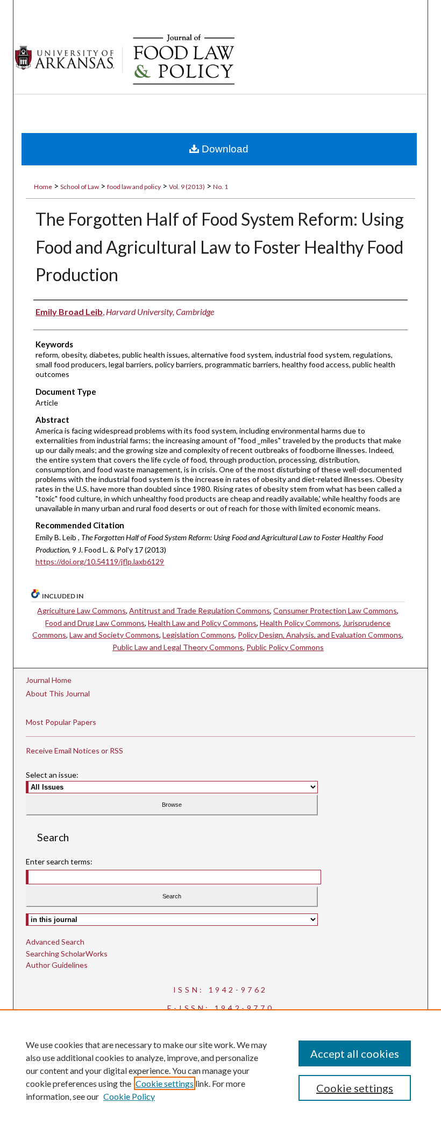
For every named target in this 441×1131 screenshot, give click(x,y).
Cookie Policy (129, 1096)
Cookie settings (165, 1083)
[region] (220, 1070)
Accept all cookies (354, 1053)
